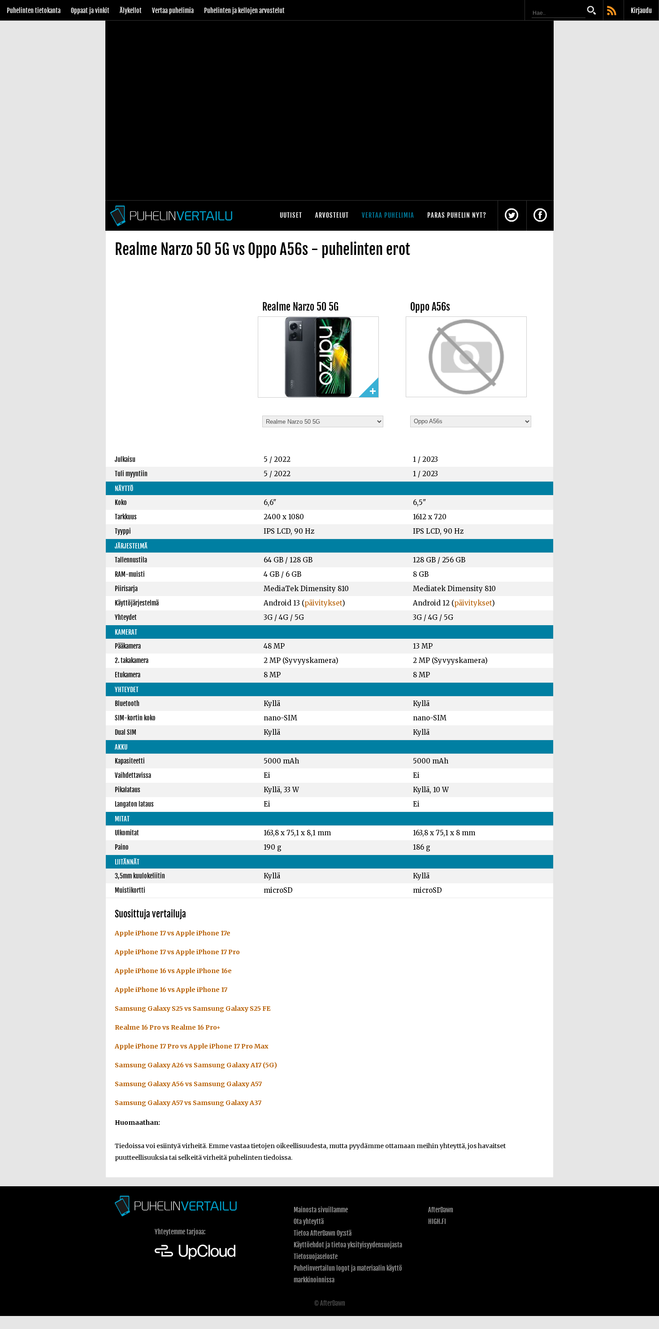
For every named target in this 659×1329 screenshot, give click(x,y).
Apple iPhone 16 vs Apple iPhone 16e (173, 971)
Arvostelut (332, 215)
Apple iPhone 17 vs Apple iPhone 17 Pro (177, 952)
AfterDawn (440, 1210)
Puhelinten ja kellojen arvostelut (244, 10)
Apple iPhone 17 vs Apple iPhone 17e (172, 933)
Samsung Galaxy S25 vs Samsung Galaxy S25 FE (192, 1008)
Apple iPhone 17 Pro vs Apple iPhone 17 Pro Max (192, 1046)
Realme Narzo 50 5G (300, 307)
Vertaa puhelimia (173, 10)
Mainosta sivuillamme (321, 1210)
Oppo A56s (430, 307)
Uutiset (291, 215)
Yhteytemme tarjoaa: (180, 1232)
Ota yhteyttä (309, 1221)
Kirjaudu (641, 10)
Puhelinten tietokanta (34, 10)
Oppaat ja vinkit (90, 10)
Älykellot (131, 10)
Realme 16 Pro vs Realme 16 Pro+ (168, 1027)
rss (612, 11)
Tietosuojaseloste (316, 1256)
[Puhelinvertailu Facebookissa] (540, 215)
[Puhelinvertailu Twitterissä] (511, 215)
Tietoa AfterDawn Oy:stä (322, 1233)
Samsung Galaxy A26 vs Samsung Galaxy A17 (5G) (196, 1065)
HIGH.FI (437, 1221)
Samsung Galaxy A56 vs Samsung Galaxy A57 (188, 1084)
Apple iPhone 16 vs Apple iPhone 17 (171, 990)
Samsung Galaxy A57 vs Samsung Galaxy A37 (188, 1103)
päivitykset (323, 603)
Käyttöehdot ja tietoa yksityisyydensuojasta (348, 1245)
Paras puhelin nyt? (456, 215)
